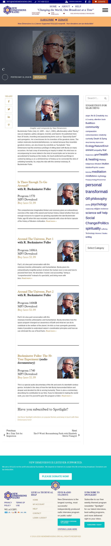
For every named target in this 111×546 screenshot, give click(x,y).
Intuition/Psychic (92, 167)
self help (102, 212)
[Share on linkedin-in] (8, 117)
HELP (78, 6)
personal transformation (97, 191)
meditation (99, 171)
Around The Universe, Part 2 (35, 291)
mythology (102, 176)
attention (97, 119)
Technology (90, 233)
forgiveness (90, 155)
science (91, 212)
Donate (63, 20)
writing (89, 237)
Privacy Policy (8, 504)
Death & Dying (100, 138)
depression (99, 142)
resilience (104, 209)
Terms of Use (20, 504)
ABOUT (66, 6)
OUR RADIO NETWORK (36, 13)
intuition (105, 164)
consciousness (92, 135)
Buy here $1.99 (27, 202)
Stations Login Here (67, 529)
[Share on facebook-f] (8, 101)
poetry (88, 205)
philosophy (99, 199)
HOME (53, 6)
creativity (102, 135)
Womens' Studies (101, 233)
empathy (98, 150)
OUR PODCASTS (55, 13)
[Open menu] (105, 10)
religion (97, 209)
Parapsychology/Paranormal (96, 180)
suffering (104, 229)
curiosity (89, 138)
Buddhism (90, 123)
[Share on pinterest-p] (8, 125)
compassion (91, 131)
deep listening (90, 142)
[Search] (105, 98)
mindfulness (91, 176)
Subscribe (47, 20)
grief (96, 154)
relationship (90, 209)
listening (88, 172)
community (92, 126)
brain (104, 119)
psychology (99, 204)
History (102, 159)
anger (88, 116)
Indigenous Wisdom (93, 164)
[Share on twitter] (8, 109)
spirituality (93, 228)
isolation (101, 167)
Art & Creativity (97, 115)
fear (105, 150)
